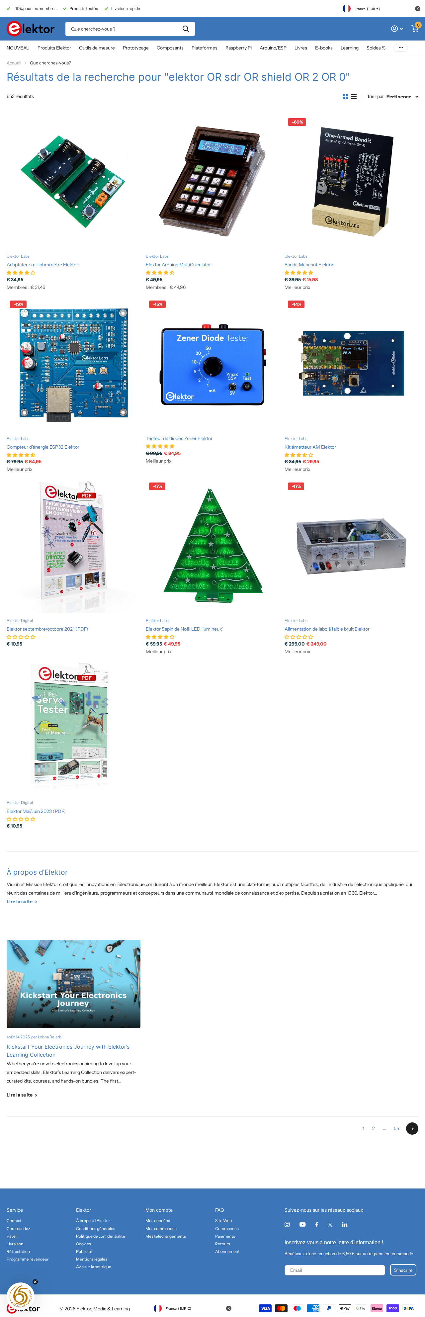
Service (15, 1210)
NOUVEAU (18, 48)
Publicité (84, 1251)
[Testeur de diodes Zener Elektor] (213, 364)
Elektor (83, 1210)
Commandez (18, 1228)
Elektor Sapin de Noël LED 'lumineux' (184, 629)
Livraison (15, 1243)
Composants (170, 48)
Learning (350, 48)
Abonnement (227, 1251)
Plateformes (204, 48)
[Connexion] (397, 28)
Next (412, 1128)
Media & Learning (111, 1309)
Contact (14, 1220)
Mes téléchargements (165, 1236)
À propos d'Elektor (93, 1220)
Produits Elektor (54, 48)
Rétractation (18, 1251)
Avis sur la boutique (93, 1266)
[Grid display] (345, 96)
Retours (222, 1243)
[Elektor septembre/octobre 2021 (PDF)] (73, 546)
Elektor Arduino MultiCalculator (178, 265)
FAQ (219, 1210)
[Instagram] (287, 1224)
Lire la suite (20, 902)
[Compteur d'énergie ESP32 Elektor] (73, 364)
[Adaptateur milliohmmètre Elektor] (73, 182)
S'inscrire (403, 1270)
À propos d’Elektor (37, 872)
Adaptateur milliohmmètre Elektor (42, 265)
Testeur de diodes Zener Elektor (179, 438)
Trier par (375, 96)
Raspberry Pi (238, 48)
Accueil (14, 62)
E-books (324, 48)
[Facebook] (316, 1224)
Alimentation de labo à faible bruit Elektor (327, 629)
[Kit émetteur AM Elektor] (351, 364)
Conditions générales (95, 1228)
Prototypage (136, 48)
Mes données (157, 1220)
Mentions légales (91, 1259)
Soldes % (376, 48)
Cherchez (186, 29)
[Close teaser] (35, 1281)
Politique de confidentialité (100, 1236)
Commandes (227, 1228)
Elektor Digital (20, 620)
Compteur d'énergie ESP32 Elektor (43, 447)
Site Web (223, 1220)
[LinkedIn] (344, 1224)
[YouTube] (302, 1225)
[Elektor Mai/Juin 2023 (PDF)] (73, 728)
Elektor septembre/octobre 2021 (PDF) (47, 629)
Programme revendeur (28, 1259)
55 (396, 1128)
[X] (330, 1225)
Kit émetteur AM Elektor (310, 447)
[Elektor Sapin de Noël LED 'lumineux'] (213, 546)
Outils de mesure (97, 48)
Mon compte (159, 1210)
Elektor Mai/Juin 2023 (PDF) (36, 811)
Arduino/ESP (273, 48)
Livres (301, 48)
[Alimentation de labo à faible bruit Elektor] (351, 546)
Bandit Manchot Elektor (309, 265)
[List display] (354, 96)
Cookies (83, 1243)
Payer (12, 1236)
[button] (21, 1296)
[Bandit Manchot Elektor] (351, 182)
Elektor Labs (18, 256)
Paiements (225, 1236)
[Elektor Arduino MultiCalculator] (213, 182)
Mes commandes (161, 1228)
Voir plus (400, 48)
